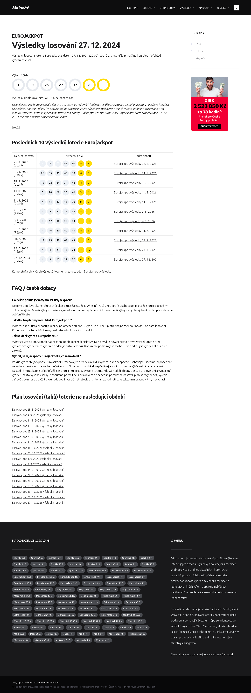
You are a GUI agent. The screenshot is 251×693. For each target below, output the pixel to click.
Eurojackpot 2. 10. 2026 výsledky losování (38, 436)
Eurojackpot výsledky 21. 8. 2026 (135, 173)
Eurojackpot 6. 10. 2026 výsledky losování (38, 486)
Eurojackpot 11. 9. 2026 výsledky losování (38, 420)
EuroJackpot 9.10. (92, 577)
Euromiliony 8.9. (43, 589)
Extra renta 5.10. (88, 608)
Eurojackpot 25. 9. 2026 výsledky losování (38, 431)
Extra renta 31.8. (112, 602)
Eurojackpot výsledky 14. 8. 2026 (135, 192)
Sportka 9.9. (37, 558)
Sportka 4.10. (57, 570)
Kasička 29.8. (56, 627)
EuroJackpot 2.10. (69, 577)
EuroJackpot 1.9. (115, 577)
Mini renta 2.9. (103, 640)
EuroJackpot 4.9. (120, 570)
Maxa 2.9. (98, 634)
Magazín (204, 8)
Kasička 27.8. (20, 627)
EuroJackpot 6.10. (92, 583)
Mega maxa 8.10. (66, 596)
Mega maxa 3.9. (86, 589)
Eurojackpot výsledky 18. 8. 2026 (135, 182)
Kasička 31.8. (92, 627)
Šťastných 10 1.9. (114, 621)
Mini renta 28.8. (137, 634)
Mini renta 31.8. (63, 640)
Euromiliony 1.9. (22, 589)
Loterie (147, 8)
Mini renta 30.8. (42, 640)
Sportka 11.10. (76, 570)
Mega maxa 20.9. (22, 602)
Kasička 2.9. (125, 627)
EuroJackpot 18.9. (22, 577)
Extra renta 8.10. (109, 615)
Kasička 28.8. (38, 627)
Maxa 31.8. (68, 634)
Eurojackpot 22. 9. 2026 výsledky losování (38, 475)
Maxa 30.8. (51, 634)
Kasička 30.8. (74, 627)
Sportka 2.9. (19, 558)
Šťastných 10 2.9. (136, 621)
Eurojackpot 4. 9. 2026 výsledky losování (37, 415)
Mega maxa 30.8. (89, 596)
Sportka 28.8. (128, 558)
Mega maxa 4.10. (66, 602)
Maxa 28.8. (19, 634)
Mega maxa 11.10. (89, 602)
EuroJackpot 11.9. (143, 570)
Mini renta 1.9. (83, 640)
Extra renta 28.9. (66, 608)
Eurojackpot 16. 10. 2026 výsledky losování (38, 447)
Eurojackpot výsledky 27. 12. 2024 (136, 259)
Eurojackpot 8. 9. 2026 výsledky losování (37, 464)
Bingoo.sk (227, 654)
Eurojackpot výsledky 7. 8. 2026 (134, 211)
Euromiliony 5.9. (137, 583)
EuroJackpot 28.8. (97, 570)
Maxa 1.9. (83, 634)
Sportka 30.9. (91, 558)
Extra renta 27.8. (109, 608)
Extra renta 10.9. (22, 615)
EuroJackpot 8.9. (137, 577)
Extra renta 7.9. (133, 602)
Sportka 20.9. (20, 570)
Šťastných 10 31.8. (91, 621)
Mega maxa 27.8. (65, 589)
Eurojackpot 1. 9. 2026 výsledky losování (37, 458)
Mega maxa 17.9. (130, 589)
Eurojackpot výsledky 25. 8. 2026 (135, 163)
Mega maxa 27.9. (44, 602)
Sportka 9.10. (94, 564)
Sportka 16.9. (54, 558)
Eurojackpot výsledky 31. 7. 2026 (135, 230)
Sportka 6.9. (130, 564)
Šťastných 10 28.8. (22, 621)
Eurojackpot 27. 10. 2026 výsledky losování (38, 502)
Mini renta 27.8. (116, 634)
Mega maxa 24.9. (22, 596)
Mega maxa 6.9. (110, 596)
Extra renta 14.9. (22, 608)
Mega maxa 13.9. (132, 596)
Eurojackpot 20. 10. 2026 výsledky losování (38, 497)
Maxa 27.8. (142, 627)
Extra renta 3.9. (130, 608)
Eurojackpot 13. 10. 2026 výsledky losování (38, 491)
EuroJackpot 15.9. (22, 583)
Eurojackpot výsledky (97, 271)
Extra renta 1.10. (88, 615)
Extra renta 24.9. (66, 615)
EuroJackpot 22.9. (46, 583)
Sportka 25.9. (57, 564)
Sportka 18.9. (38, 564)
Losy (198, 43)
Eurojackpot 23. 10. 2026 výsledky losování (38, 453)
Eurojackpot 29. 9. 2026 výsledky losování (38, 480)
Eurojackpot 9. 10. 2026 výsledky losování (38, 442)
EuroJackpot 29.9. (69, 583)
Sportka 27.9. (38, 570)
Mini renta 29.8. (21, 640)
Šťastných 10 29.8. (45, 621)
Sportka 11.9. (20, 564)
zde (71, 97)
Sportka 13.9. (148, 564)
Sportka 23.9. (73, 558)
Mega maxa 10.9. (108, 589)
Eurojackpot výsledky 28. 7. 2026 (135, 240)
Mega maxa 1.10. (44, 596)
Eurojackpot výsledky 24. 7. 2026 (135, 249)
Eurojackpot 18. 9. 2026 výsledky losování (38, 426)
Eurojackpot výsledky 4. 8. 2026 (134, 221)
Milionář (20, 7)
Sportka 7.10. (110, 558)
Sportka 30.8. (112, 564)
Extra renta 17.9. (44, 615)
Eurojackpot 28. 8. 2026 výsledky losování (38, 409)
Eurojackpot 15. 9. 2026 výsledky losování (38, 469)
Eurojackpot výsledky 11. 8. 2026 (135, 202)
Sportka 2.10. (75, 564)
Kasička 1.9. (109, 627)
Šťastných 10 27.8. (132, 615)
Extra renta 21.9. (44, 608)
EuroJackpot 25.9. (46, 577)
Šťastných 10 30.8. (68, 621)
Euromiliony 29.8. (115, 583)
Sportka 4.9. (146, 558)
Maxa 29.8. (35, 634)
